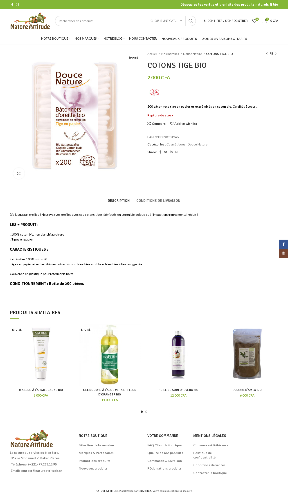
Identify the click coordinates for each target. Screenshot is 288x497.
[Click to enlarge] (19, 173)
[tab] (119, 198)
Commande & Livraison (164, 461)
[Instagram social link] (17, 4)
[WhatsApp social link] (176, 152)
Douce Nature (192, 54)
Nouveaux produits (93, 468)
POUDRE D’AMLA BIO (247, 390)
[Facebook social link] (12, 4)
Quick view (63, 339)
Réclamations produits (164, 468)
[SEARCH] (191, 21)
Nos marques (170, 54)
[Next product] (276, 54)
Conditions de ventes (209, 465)
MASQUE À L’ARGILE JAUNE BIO (41, 390)
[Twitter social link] (166, 152)
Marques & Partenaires (96, 453)
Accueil (152, 54)
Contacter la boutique (210, 473)
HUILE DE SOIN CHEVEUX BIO (178, 390)
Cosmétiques (175, 144)
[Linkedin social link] (171, 152)
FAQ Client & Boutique (164, 445)
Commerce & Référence (210, 445)
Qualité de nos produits (165, 453)
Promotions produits (94, 461)
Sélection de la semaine (96, 445)
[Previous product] (267, 54)
